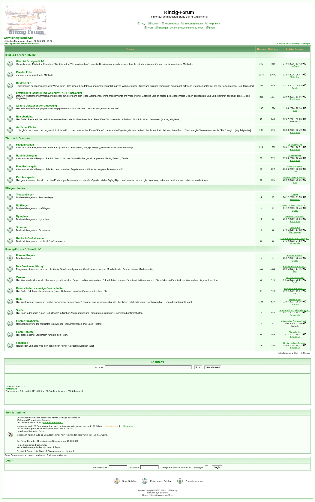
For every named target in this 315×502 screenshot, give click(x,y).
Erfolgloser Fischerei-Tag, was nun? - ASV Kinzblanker (49, 93)
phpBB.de (169, 495)
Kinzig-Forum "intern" (20, 55)
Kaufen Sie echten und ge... (294, 238)
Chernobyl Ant (295, 145)
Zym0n (295, 88)
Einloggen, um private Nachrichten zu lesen (180, 27)
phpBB (151, 490)
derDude (295, 66)
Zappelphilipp (294, 156)
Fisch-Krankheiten (27, 321)
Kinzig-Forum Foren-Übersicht (21, 43)
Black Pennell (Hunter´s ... (295, 205)
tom (295, 182)
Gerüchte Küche (26, 127)
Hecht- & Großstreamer (30, 238)
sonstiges (22, 342)
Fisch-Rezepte (25, 332)
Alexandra (295, 227)
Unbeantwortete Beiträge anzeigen (293, 43)
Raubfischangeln (26, 155)
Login (212, 27)
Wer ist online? (16, 412)
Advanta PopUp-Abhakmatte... (294, 310)
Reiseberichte (24, 116)
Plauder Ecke (24, 72)
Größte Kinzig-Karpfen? (294, 177)
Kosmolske (295, 243)
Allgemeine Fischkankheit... (294, 321)
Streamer (22, 227)
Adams (294, 195)
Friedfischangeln (26, 166)
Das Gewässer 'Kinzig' (30, 266)
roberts (295, 304)
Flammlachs (294, 332)
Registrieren (214, 23)
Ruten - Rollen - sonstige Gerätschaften (40, 288)
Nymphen (22, 216)
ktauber (165, 492)
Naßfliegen (22, 205)
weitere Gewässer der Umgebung (36, 105)
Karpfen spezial (25, 177)
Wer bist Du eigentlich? (30, 61)
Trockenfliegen (25, 194)
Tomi (295, 110)
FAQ (143, 23)
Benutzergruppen (194, 23)
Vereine (20, 277)
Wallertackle (295, 299)
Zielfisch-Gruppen (18, 138)
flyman (295, 210)
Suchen (155, 23)
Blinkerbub (295, 77)
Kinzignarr (295, 99)
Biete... (20, 299)
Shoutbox (157, 362)
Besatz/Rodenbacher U (294, 266)
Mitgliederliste (172, 23)
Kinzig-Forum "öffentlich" (23, 249)
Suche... (21, 310)
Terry (295, 271)
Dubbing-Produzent (294, 216)
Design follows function (294, 343)
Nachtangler (295, 232)
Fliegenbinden (15, 188)
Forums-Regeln (25, 255)
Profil (150, 27)
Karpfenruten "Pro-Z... (295, 288)
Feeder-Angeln (294, 166)
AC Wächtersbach (295, 277)
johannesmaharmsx (52, 422)
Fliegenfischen (25, 144)
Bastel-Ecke (23, 83)
